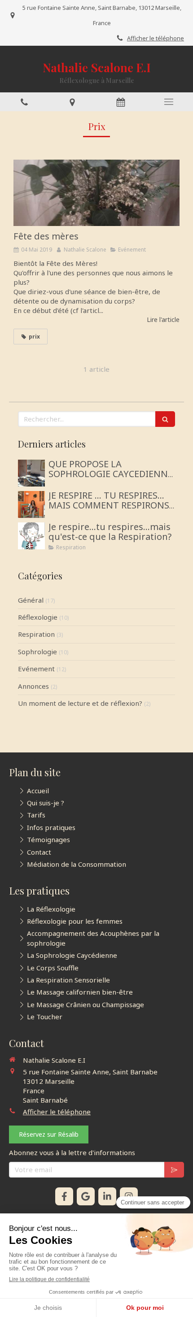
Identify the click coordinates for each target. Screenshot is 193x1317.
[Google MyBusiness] (86, 1196)
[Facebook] (64, 1196)
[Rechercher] (165, 419)
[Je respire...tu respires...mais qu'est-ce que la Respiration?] (31, 535)
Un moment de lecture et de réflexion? (80, 703)
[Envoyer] (174, 1170)
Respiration (36, 634)
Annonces (33, 686)
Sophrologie (37, 651)
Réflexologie (37, 617)
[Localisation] (72, 101)
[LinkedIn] (107, 1196)
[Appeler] (24, 101)
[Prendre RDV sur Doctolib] (120, 101)
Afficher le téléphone (155, 38)
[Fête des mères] (96, 193)
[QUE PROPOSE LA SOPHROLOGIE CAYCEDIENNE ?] (31, 473)
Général (31, 599)
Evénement (36, 668)
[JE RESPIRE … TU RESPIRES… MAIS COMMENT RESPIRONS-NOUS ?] (31, 504)
